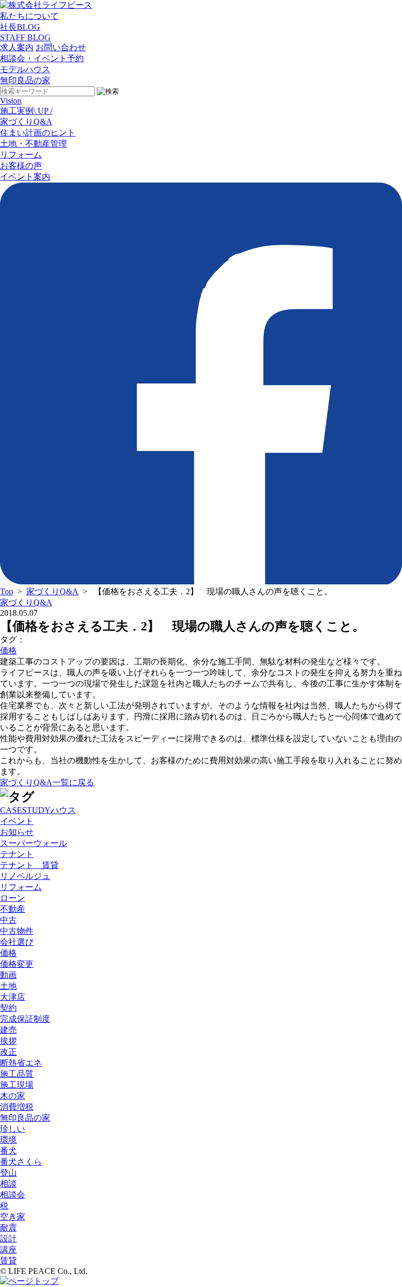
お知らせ (17, 832)
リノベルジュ (25, 876)
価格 (8, 650)
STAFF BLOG (25, 37)
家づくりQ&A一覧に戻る (47, 782)
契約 (8, 1007)
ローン (12, 898)
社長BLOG (20, 26)
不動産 (12, 909)
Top (6, 591)
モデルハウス (25, 69)
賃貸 (8, 1260)
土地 (8, 985)
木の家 (12, 1095)
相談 (8, 1183)
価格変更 (17, 963)
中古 (8, 920)
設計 (8, 1238)
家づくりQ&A (26, 121)
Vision (10, 100)
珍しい (12, 1128)
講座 (8, 1249)
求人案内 (17, 47)
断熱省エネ (21, 1062)
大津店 (12, 996)
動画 (8, 974)
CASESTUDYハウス (38, 810)
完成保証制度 (25, 1018)
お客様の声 (21, 165)
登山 (8, 1172)
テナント (17, 854)
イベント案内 (25, 176)
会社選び (17, 942)
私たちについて (29, 16)
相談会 (12, 1194)
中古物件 (17, 931)
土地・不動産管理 (33, 143)
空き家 (12, 1216)
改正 (8, 1051)
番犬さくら (21, 1161)
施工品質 (17, 1073)
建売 (8, 1029)
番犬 (8, 1150)
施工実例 (26, 110)
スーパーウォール (33, 843)
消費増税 (17, 1106)
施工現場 (17, 1084)
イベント (17, 821)
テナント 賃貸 (29, 865)
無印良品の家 (25, 80)
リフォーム (21, 154)
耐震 (8, 1227)
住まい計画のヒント (37, 132)
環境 (8, 1139)
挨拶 (8, 1040)
